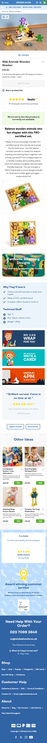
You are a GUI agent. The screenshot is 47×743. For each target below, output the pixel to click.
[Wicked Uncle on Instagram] (26, 737)
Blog (13, 708)
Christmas (20, 675)
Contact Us (6, 694)
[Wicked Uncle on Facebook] (16, 737)
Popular (18, 669)
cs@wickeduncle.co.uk (23, 639)
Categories (28, 669)
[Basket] (44, 2)
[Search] (40, 2)
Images (25, 55)
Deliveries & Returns (10, 689)
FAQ (23, 689)
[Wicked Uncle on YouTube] (31, 737)
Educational (33, 427)
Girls (10, 669)
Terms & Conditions (35, 689)
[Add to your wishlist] (43, 62)
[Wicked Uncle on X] (21, 737)
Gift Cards (40, 669)
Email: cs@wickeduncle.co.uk (25, 694)
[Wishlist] (37, 2)
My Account (23, 708)
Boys (3, 669)
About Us (5, 708)
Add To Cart (23, 84)
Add (18, 483)
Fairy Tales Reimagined (11, 713)
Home (4, 11)
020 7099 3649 (23, 632)
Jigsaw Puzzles (15, 427)
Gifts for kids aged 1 (15, 11)
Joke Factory (35, 708)
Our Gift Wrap (7, 675)
